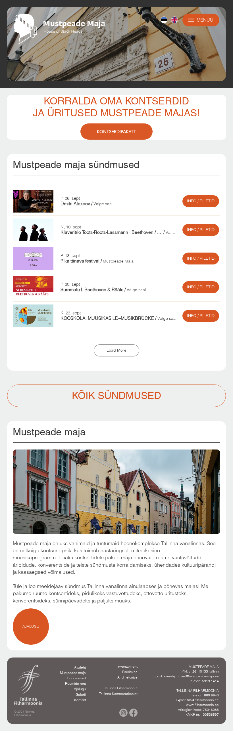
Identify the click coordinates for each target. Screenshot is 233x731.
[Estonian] (164, 19)
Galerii (81, 694)
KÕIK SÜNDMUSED (116, 395)
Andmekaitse (127, 677)
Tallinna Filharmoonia (121, 688)
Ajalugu (80, 689)
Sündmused (76, 678)
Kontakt (80, 700)
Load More (116, 350)
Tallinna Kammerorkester (118, 694)
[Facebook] (133, 713)
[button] (75, 203)
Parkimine (130, 672)
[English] (174, 19)
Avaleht (80, 667)
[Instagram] (123, 713)
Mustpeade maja (73, 673)
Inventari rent (127, 666)
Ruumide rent (75, 683)
